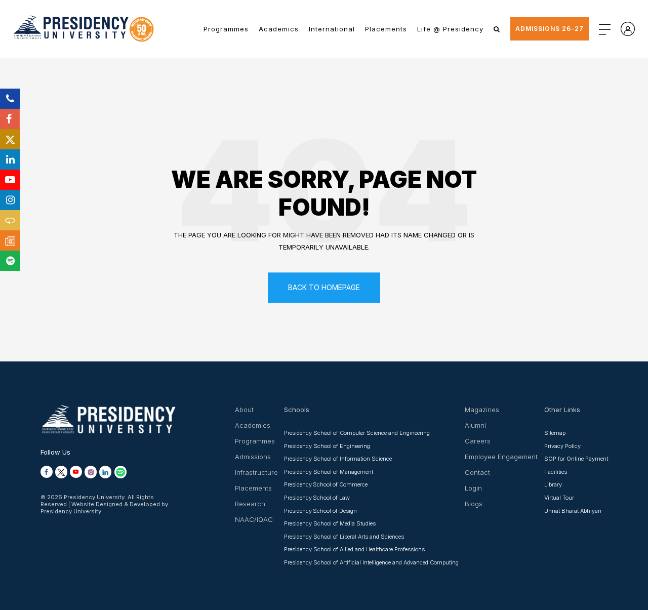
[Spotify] (10, 261)
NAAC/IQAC (254, 519)
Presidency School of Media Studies (330, 523)
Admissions (253, 457)
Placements (386, 29)
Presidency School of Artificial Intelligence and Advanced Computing (371, 562)
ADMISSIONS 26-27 (549, 28)
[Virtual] (10, 220)
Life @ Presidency (450, 29)
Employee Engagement (501, 457)
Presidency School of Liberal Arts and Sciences (344, 536)
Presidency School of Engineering (327, 446)
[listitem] (46, 472)
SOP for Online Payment (576, 458)
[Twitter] (10, 139)
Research (250, 504)
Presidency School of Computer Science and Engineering (357, 432)
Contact (477, 472)
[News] (10, 240)
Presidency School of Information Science (338, 458)
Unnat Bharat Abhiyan (572, 510)
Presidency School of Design (320, 510)
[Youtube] (10, 180)
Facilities (555, 471)
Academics (279, 29)
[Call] (10, 99)
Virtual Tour (559, 497)
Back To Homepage (324, 287)
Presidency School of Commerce (326, 484)
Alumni (475, 425)
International (332, 29)
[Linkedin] (10, 159)
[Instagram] (10, 200)
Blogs (473, 504)
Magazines (482, 409)
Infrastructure (256, 472)
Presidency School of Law (317, 497)
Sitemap (554, 432)
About (244, 409)
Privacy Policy (562, 446)
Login (473, 488)
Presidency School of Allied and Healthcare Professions (354, 549)
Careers (478, 441)
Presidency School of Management (328, 471)
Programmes (226, 29)
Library (553, 484)
